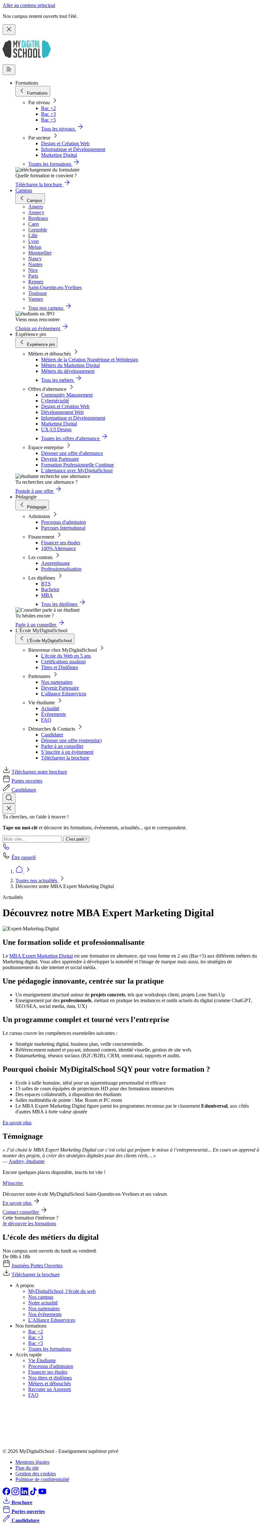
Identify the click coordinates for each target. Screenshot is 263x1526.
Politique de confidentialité (42, 1479)
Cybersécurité (55, 400)
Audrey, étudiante (27, 1161)
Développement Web (62, 412)
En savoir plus (17, 1122)
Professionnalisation (61, 569)
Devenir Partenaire (60, 459)
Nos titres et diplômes (50, 1377)
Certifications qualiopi (63, 661)
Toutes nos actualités (36, 880)
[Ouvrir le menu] (9, 69)
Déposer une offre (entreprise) (71, 740)
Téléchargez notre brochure (39, 772)
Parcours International (63, 528)
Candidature (24, 789)
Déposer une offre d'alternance (72, 453)
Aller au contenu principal (29, 5)
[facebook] (7, 1493)
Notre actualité (43, 1302)
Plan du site (27, 1468)
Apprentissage (55, 563)
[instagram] (16, 1493)
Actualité (50, 708)
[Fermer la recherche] (9, 808)
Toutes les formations (49, 1349)
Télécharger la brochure (65, 757)
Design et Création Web (65, 143)
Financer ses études (60, 542)
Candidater (52, 734)
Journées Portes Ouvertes (37, 1265)
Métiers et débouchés (49, 1383)
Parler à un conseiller (62, 746)
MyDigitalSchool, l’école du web (62, 1291)
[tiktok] (34, 1493)
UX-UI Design (56, 429)
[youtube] (42, 1493)
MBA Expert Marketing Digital (41, 956)
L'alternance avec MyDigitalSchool (77, 470)
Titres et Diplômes (59, 667)
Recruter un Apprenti (49, 1389)
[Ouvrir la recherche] (9, 798)
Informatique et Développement (73, 149)
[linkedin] (25, 1493)
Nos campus (40, 1297)
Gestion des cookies (35, 1473)
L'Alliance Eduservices (51, 1320)
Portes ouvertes (27, 781)
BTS (46, 583)
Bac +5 (48, 119)
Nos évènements (45, 1314)
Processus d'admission (63, 522)
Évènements (53, 714)
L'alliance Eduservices (63, 693)
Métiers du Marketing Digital (70, 365)
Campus (23, 190)
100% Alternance (58, 548)
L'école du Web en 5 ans (66, 655)
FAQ (46, 720)
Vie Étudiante (42, 1360)
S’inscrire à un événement (67, 752)
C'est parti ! (76, 839)
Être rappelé (24, 857)
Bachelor (50, 589)
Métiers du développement (68, 371)
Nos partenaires (56, 682)
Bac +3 (48, 114)
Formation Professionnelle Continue (77, 464)
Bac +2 (48, 108)
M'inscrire (13, 1183)
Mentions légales (32, 1462)
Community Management (67, 395)
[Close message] (9, 29)
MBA (47, 595)
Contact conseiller (21, 1212)
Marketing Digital (59, 155)
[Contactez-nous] (6, 848)
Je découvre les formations (29, 1223)
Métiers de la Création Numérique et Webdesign (89, 359)
